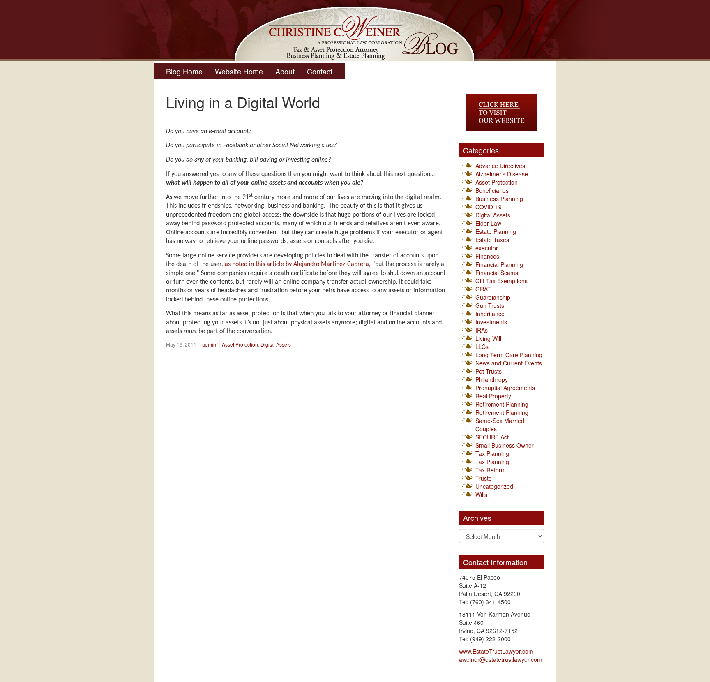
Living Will (488, 338)
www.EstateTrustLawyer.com (496, 651)
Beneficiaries (492, 190)
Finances (487, 256)
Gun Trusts (489, 305)
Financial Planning (499, 264)
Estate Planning (495, 231)
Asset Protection (240, 344)
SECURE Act (492, 437)
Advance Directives (500, 166)
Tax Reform (490, 470)
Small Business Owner (504, 445)
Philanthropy (491, 379)
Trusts (483, 478)
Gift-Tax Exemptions (501, 281)
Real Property (493, 396)
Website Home (239, 71)
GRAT (483, 289)
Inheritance (490, 314)
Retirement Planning (501, 404)
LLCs (482, 346)
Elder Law (488, 223)
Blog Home (184, 71)
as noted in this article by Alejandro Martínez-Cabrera (297, 264)
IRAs (481, 330)
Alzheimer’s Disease (501, 174)
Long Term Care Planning (508, 355)
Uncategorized (494, 486)
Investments (491, 322)
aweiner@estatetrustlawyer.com (500, 659)
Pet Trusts (488, 371)
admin (209, 344)
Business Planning (499, 198)
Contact (319, 71)
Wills (481, 494)
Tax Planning (492, 453)
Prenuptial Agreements (505, 388)
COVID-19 (488, 207)
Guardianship (492, 297)
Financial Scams (496, 272)
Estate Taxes (492, 240)
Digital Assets (275, 344)
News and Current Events (508, 363)
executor (486, 248)
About (285, 71)
